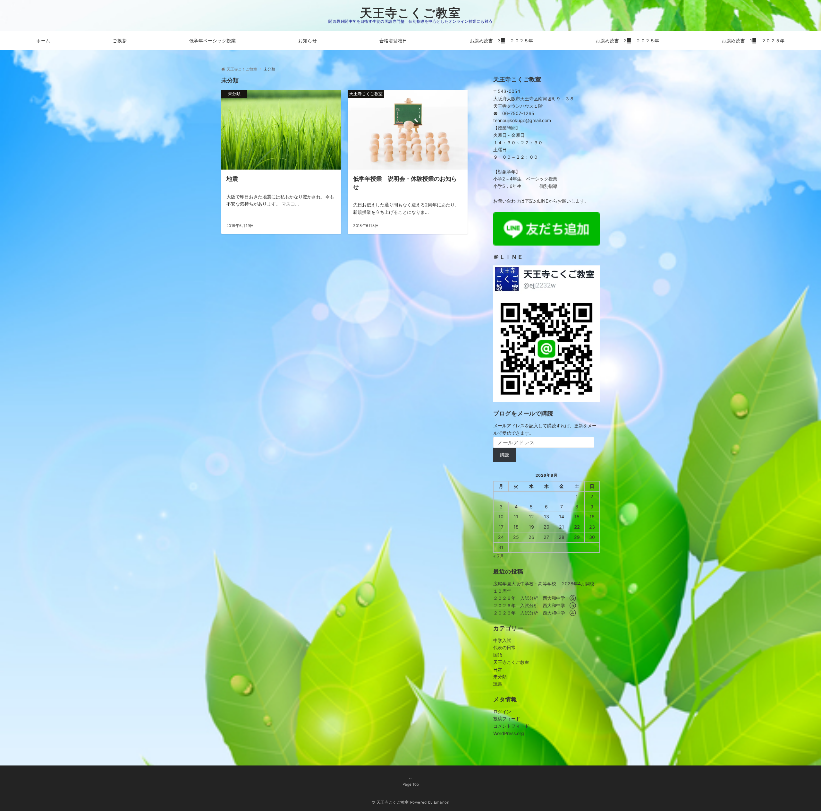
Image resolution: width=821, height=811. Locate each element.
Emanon (442, 802)
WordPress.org (508, 733)
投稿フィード (506, 718)
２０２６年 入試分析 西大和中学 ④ (534, 612)
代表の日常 (504, 647)
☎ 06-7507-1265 (513, 113)
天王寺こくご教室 (410, 12)
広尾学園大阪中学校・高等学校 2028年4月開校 (543, 583)
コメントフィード (511, 726)
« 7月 (498, 556)
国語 (497, 654)
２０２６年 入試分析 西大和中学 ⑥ (534, 598)
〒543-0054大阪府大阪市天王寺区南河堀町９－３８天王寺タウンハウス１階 (533, 98)
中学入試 (502, 640)
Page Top (410, 784)
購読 (504, 454)
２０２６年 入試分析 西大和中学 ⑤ (534, 605)
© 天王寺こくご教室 (390, 802)
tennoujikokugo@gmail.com (522, 120)
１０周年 (502, 591)
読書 (497, 684)
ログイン (502, 711)
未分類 (500, 676)
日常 (497, 669)
